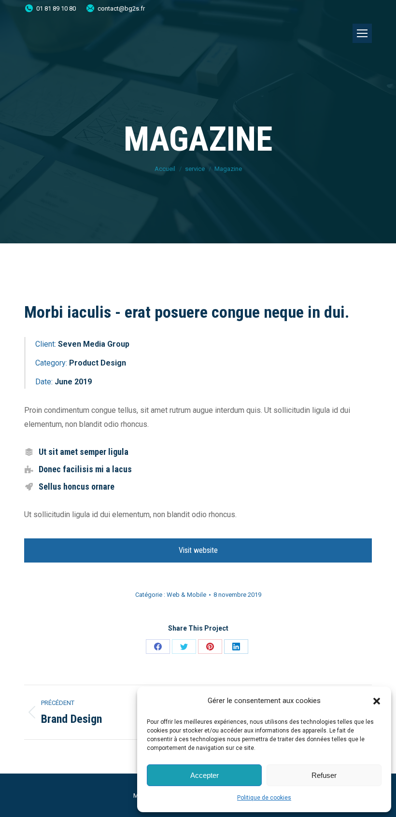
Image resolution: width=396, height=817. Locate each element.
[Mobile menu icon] (362, 33)
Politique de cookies (264, 797)
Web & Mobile (186, 594)
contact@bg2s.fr (121, 8)
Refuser (324, 775)
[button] (377, 701)
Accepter (204, 775)
